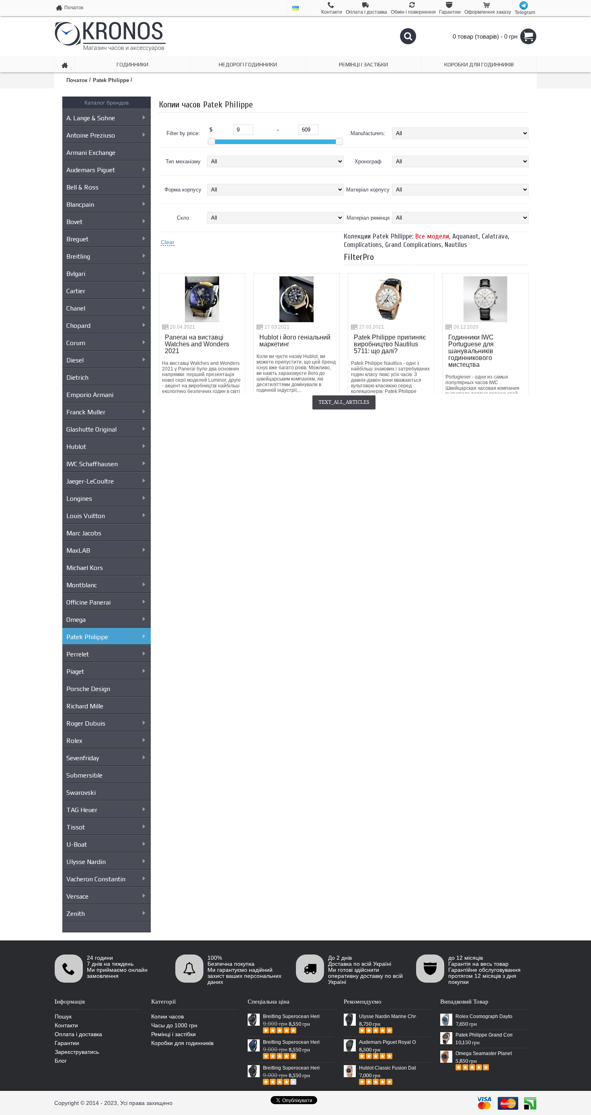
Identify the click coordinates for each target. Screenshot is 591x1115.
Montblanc (81, 585)
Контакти (66, 1025)
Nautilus (456, 245)
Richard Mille (84, 706)
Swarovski (81, 792)
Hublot (76, 447)
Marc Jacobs (83, 533)
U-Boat (76, 844)
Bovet (74, 222)
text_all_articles (343, 402)
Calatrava (495, 236)
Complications (363, 245)
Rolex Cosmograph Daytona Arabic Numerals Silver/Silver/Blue (484, 1016)
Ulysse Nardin (86, 862)
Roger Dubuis (85, 723)
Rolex (74, 741)
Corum (75, 343)
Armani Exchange (90, 152)
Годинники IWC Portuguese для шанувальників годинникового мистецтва (471, 351)
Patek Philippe (87, 637)
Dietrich (77, 377)
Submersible (84, 775)
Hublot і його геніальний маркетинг (294, 341)
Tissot (75, 827)
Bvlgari (75, 274)
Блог (61, 1060)
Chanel (75, 308)
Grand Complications (413, 245)
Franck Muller (85, 412)
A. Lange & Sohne (90, 118)
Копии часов (167, 1016)
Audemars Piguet (90, 170)
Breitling (78, 256)
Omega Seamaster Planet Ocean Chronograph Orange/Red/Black (484, 1053)
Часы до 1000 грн (174, 1025)
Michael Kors (84, 568)
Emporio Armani (89, 395)
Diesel (75, 360)
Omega (76, 619)
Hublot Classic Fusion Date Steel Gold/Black (387, 1068)
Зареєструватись (77, 1052)
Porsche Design (88, 689)
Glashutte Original (91, 429)
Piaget (75, 671)
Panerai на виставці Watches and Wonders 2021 (197, 344)
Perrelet (77, 654)
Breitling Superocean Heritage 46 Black (291, 1016)
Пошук (63, 1016)
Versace (77, 896)
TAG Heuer (81, 810)
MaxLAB (78, 550)
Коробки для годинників (182, 1043)
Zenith (75, 914)
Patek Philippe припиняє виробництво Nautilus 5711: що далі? (390, 344)
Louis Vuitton (85, 516)
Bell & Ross (82, 187)
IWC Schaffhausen (92, 464)
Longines (79, 498)
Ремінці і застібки (173, 1034)
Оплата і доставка (78, 1034)
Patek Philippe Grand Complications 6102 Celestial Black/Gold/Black (484, 1035)
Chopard (78, 325)
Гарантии (67, 1043)
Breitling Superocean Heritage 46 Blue (291, 1042)
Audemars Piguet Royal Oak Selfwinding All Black (387, 1042)
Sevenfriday (82, 758)
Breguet (77, 239)
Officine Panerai (88, 602)
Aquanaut (465, 236)
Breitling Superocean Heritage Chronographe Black (291, 1068)
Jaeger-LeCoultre (90, 481)
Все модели (432, 236)
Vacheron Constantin (95, 879)
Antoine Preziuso (90, 135)
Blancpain (80, 204)
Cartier (75, 291)
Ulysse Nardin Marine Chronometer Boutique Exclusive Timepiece (387, 1016)
